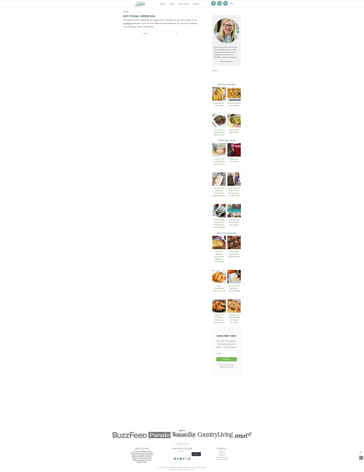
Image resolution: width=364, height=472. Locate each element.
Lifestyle (172, 4)
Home (126, 11)
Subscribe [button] (196, 4)
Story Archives (222, 459)
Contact (221, 453)
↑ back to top (182, 444)
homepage (128, 23)
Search (214, 70)
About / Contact (183, 4)
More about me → (227, 61)
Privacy (222, 455)
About (221, 451)
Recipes (162, 4)
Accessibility (222, 457)
